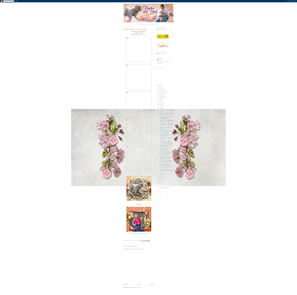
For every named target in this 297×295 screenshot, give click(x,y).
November (162, 92)
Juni (161, 102)
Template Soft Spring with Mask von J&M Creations (166, 145)
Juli (161, 100)
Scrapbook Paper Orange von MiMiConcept (165, 135)
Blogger (168, 187)
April (161, 106)
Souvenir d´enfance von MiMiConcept (164, 149)
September (162, 96)
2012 (160, 180)
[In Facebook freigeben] (147, 241)
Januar (161, 176)
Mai (161, 104)
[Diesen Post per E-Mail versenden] (143, 241)
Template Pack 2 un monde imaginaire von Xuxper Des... (166, 142)
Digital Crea (143, 34)
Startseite (139, 284)
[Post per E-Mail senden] (141, 240)
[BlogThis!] (144, 241)
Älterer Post (152, 284)
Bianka (133, 240)
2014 (160, 88)
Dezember (162, 90)
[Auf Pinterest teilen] (149, 241)
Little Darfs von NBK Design (165, 152)
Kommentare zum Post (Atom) (134, 287)
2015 (160, 86)
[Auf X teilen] (146, 241)
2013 (160, 178)
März (161, 108)
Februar (161, 174)
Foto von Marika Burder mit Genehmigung (139, 233)
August (161, 98)
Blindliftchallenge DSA (164, 164)
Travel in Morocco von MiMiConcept (164, 117)
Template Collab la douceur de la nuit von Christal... (166, 131)
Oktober (162, 94)
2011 (160, 182)
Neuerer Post (125, 284)
